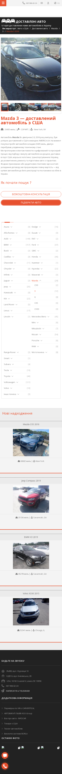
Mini (34, 322)
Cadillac (7, 256)
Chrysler (8, 268)
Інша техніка (10, 394)
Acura (6, 226)
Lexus (6, 310)
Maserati (36, 274)
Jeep (6, 286)
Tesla (6, 370)
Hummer (36, 262)
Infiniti (6, 274)
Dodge (35, 226)
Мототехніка (38, 352)
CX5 (36, 303)
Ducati (34, 232)
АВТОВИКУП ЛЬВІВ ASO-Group (18, 713)
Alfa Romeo (9, 232)
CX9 (36, 285)
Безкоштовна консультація (31, 194)
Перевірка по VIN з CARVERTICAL (19, 708)
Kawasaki (8, 292)
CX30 (36, 309)
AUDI (6, 238)
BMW (6, 244)
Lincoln (7, 316)
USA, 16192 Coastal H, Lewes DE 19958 (24, 681)
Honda (35, 256)
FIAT (33, 238)
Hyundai (35, 268)
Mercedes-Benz (39, 316)
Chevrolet (8, 262)
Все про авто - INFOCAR (15, 718)
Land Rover (9, 304)
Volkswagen (9, 382)
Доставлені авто (40, 28)
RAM (34, 346)
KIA (5, 298)
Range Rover (10, 352)
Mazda (54, 28)
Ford (34, 244)
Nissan (35, 334)
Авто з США (22, 28)
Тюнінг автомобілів (13, 728)
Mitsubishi (36, 328)
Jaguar (7, 280)
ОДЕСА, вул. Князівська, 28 (18, 676)
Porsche (35, 340)
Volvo (6, 388)
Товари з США (11, 723)
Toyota (7, 376)
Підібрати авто (31, 202)
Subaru (7, 364)
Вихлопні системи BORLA (16, 733)
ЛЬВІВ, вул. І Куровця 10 (17, 671)
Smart (6, 358)
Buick (6, 250)
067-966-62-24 (12, 686)
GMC (34, 250)
